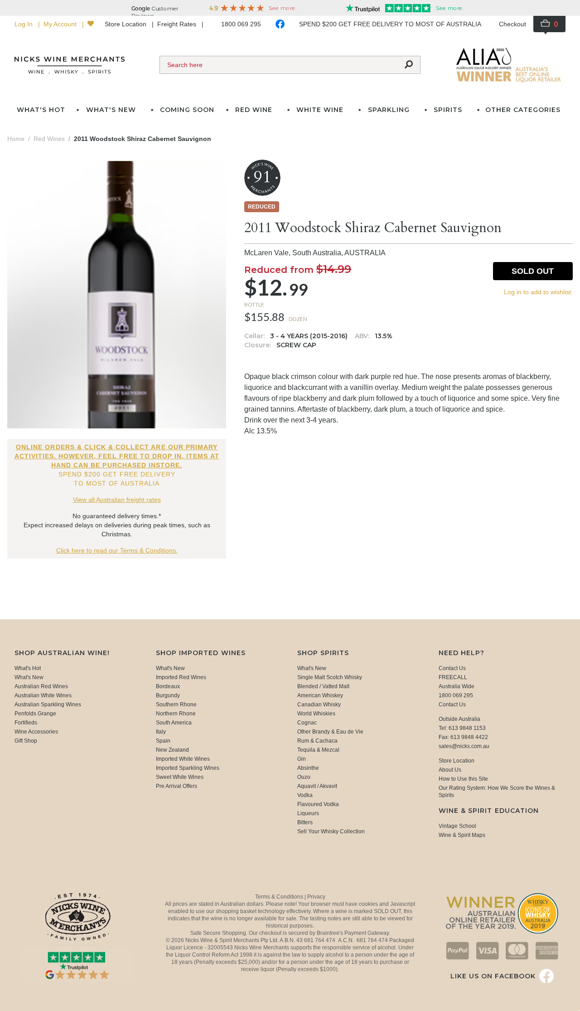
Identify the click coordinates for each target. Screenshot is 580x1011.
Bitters (305, 822)
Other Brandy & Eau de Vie (330, 732)
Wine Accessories (36, 732)
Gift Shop (25, 741)
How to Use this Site (463, 779)
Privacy (316, 897)
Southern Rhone (176, 704)
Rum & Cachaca (317, 741)
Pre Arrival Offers (176, 786)
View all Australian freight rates (117, 499)
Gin (301, 759)
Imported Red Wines (181, 677)
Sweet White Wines (179, 777)
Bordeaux (168, 686)
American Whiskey (320, 695)
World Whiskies (316, 713)
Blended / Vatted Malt (323, 686)
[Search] (408, 64)
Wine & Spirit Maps (462, 835)
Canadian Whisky (319, 704)
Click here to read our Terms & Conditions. (117, 550)
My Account (61, 24)
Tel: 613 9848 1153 (462, 728)
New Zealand (172, 750)
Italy (161, 732)
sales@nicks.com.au (464, 746)
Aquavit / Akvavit (317, 786)
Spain (163, 741)
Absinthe (308, 768)
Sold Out (533, 271)
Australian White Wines (43, 695)
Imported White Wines (183, 759)
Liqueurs (308, 813)
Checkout (512, 24)
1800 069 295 (241, 24)
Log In (24, 24)
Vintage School (457, 826)
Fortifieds (25, 722)
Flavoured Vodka (318, 804)
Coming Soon (187, 110)
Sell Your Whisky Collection (331, 831)
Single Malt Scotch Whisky (329, 677)
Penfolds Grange (35, 713)
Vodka (305, 795)
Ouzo (303, 777)
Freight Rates (177, 24)
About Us (450, 770)
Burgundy (168, 695)
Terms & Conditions (279, 897)
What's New (29, 677)
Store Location (126, 24)
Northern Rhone (176, 713)
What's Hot (41, 110)
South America (174, 722)
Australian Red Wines (41, 686)
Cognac (307, 722)
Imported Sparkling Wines (187, 768)
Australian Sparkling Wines (47, 704)
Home (15, 138)
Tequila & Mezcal (318, 750)
